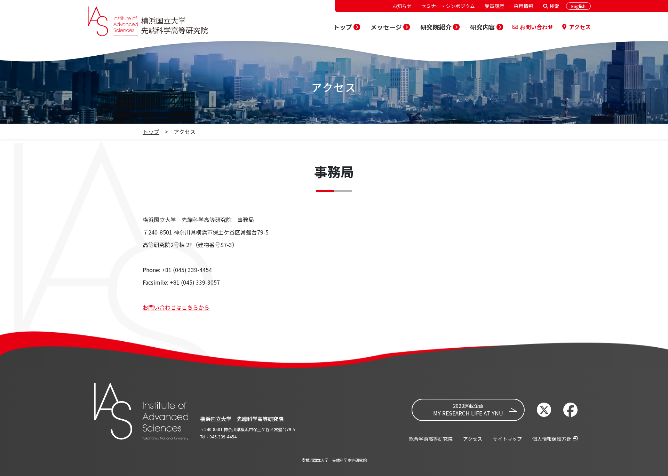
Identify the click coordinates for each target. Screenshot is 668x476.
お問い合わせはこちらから (176, 307)
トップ (151, 131)
